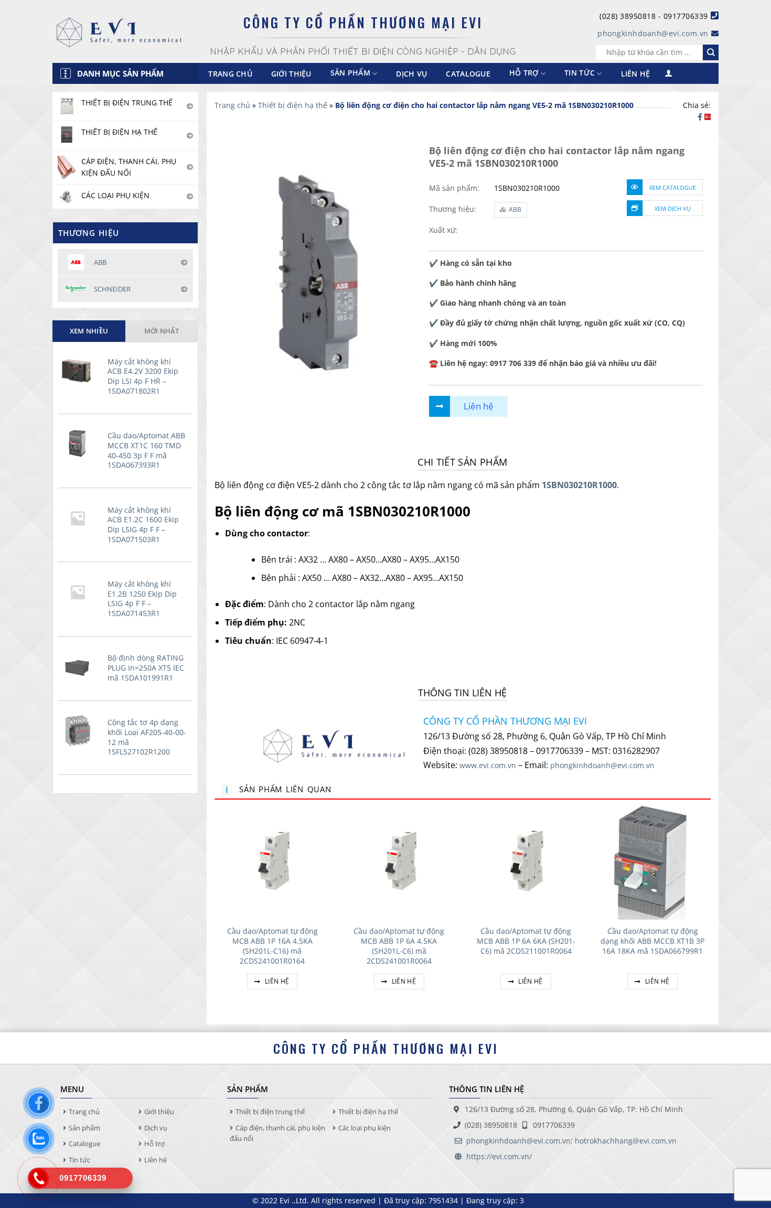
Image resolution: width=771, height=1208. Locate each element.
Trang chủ (230, 74)
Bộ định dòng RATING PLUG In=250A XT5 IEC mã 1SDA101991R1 (146, 667)
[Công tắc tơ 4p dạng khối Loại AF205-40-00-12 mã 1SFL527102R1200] (80, 730)
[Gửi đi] (711, 52)
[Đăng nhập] (668, 73)
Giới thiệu (291, 74)
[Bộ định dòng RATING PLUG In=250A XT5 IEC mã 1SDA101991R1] (80, 666)
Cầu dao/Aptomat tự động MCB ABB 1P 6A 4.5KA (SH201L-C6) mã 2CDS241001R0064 (399, 945)
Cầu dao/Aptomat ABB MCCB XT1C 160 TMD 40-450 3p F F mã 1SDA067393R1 (146, 450)
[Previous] (215, 908)
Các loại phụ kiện (364, 1127)
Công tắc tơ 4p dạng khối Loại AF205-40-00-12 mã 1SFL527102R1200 (147, 737)
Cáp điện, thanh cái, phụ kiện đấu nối (277, 1133)
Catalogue (468, 74)
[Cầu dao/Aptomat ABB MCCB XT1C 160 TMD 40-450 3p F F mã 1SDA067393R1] (80, 443)
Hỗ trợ (524, 73)
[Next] (710, 908)
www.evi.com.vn (487, 765)
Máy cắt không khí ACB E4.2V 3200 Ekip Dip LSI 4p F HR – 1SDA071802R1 (143, 376)
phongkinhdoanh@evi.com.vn (653, 33)
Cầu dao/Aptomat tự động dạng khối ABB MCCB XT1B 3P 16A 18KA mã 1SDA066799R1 (652, 940)
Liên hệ (635, 74)
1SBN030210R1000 (579, 485)
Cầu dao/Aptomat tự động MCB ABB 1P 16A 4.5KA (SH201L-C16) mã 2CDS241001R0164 (272, 945)
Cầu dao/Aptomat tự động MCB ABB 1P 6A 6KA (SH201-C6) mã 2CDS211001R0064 (526, 940)
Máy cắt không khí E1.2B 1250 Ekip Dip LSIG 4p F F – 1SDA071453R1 (142, 598)
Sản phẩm (84, 1127)
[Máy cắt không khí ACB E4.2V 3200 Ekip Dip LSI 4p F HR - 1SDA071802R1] (80, 369)
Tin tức (579, 73)
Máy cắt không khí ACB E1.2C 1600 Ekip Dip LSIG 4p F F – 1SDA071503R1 (143, 524)
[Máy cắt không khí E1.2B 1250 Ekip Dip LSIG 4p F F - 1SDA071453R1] (80, 592)
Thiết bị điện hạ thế (292, 105)
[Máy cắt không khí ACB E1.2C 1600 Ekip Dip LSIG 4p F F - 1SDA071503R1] (80, 518)
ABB (515, 209)
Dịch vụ (411, 74)
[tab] (88, 330)
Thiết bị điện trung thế (270, 1111)
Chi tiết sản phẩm (462, 462)
